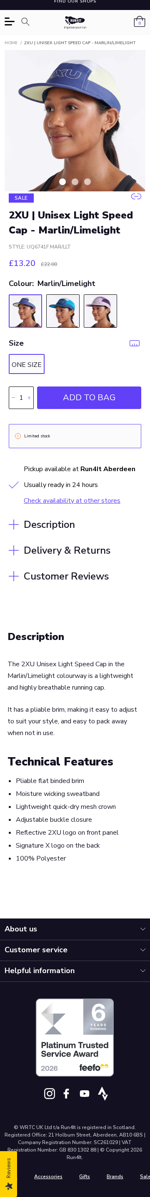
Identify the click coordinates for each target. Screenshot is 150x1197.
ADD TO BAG (89, 397)
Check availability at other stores (72, 500)
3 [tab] (87, 181)
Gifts (84, 1176)
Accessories (48, 1176)
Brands (115, 1176)
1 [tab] (62, 181)
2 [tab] (75, 181)
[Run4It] (75, 22)
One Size (27, 364)
